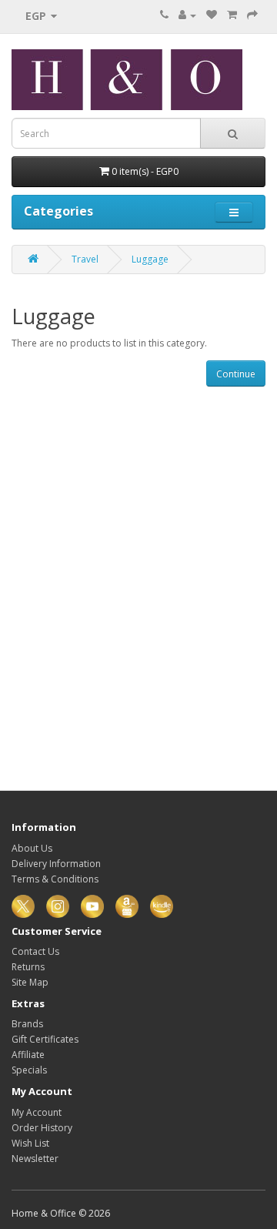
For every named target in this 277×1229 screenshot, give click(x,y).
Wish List (30, 1143)
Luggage (150, 259)
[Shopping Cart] (232, 15)
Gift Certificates (45, 1039)
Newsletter (35, 1158)
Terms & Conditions (55, 879)
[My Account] (187, 15)
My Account (37, 1112)
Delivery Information (56, 863)
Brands (27, 1023)
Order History (42, 1127)
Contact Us (35, 951)
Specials (29, 1070)
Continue (235, 373)
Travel (85, 259)
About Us (32, 848)
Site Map (30, 982)
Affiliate (28, 1054)
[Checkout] (252, 15)
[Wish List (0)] (211, 15)
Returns (28, 966)
